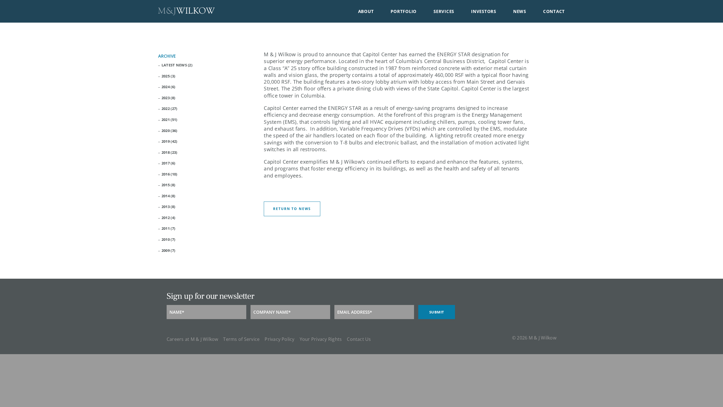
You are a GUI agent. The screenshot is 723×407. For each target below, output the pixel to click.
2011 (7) (168, 228)
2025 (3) (168, 76)
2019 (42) (169, 141)
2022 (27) (169, 108)
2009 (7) (168, 250)
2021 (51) (169, 119)
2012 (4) (168, 217)
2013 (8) (168, 206)
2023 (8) (168, 98)
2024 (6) (168, 87)
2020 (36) (169, 130)
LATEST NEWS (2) (177, 65)
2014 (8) (168, 196)
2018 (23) (169, 152)
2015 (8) (168, 185)
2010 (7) (168, 239)
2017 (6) (168, 163)
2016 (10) (169, 174)
